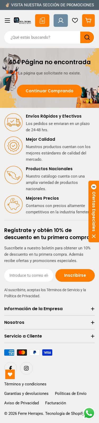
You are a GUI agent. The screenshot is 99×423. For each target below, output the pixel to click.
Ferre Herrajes (30, 413)
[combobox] (49, 37)
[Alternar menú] (7, 20)
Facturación (55, 403)
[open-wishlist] (10, 374)
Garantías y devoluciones (26, 393)
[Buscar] (87, 37)
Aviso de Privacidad (21, 403)
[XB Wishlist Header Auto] (75, 20)
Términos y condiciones (25, 384)
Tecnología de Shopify (64, 413)
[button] (93, 211)
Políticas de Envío (71, 393)
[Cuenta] (61, 20)
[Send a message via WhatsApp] (89, 413)
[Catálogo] (42, 20)
